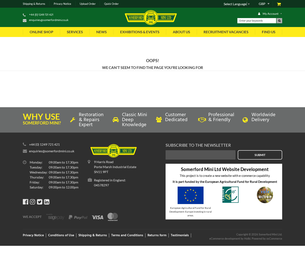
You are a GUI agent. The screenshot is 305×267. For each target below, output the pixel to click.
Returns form (157, 235)
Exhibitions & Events (139, 32)
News (101, 32)
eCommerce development (224, 238)
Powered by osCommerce (267, 238)
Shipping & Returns (34, 3)
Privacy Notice (62, 3)
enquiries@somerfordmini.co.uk (48, 20)
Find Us (268, 32)
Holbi (247, 238)
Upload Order (88, 3)
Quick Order (111, 3)
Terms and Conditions (127, 235)
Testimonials (180, 235)
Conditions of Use (61, 235)
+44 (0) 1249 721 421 (41, 15)
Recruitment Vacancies (226, 32)
